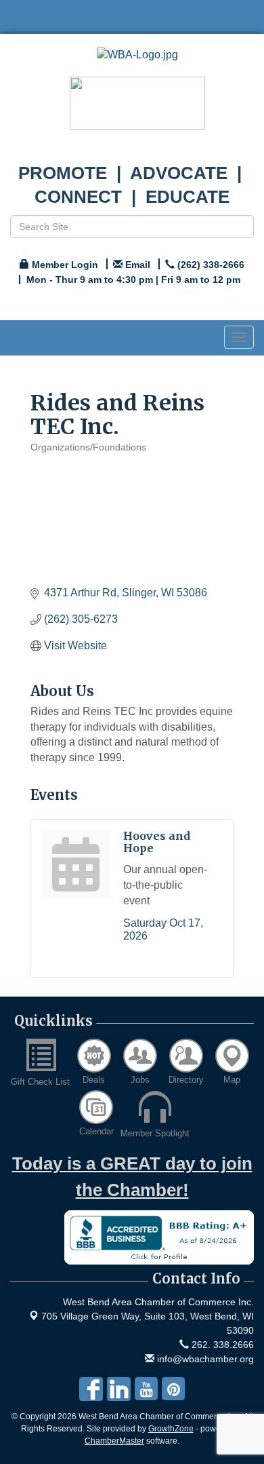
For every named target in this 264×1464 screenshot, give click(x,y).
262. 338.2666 (221, 1344)
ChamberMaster (114, 1441)
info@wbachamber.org (204, 1358)
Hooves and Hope (156, 842)
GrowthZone (171, 1428)
